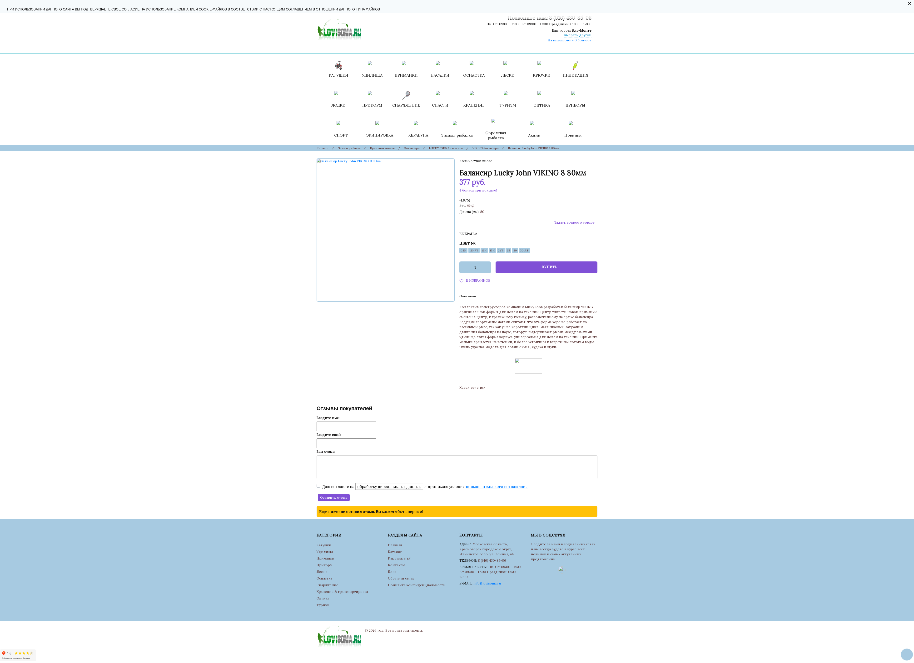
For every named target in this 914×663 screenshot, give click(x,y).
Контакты (396, 565)
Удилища (325, 552)
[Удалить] (462, 267)
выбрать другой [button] (577, 35)
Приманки (325, 558)
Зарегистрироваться (507, 47)
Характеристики (472, 387)
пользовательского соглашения (497, 486)
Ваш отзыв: (326, 451)
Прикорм (324, 565)
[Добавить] (488, 267)
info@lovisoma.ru (487, 583)
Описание (467, 296)
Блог (392, 572)
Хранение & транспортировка (342, 591)
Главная (395, 545)
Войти (480, 47)
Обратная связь (401, 578)
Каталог (395, 552)
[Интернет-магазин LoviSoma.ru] (339, 28)
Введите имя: (328, 418)
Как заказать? (399, 558)
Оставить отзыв (333, 497)
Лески (322, 572)
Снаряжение (327, 585)
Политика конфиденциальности (417, 585)
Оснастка (324, 578)
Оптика (323, 598)
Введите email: (329, 434)
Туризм (323, 605)
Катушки (324, 545)
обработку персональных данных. (389, 486)
